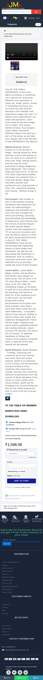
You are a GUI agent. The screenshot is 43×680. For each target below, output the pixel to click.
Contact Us (6, 604)
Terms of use (7, 583)
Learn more (32, 457)
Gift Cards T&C (7, 568)
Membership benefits (10, 586)
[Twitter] (14, 672)
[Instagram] (20, 672)
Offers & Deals (7, 571)
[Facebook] (8, 672)
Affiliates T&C (7, 580)
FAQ (3, 610)
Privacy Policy (7, 589)
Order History (7, 629)
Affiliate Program (8, 577)
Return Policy (7, 592)
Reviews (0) (21, 82)
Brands (4, 565)
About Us (5, 574)
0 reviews (17, 487)
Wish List (5, 632)
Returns (5, 607)
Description (21, 77)
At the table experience (11, 562)
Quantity (9, 462)
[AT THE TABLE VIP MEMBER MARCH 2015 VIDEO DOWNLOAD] (15, 66)
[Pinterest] (25, 672)
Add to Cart (21, 481)
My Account (6, 626)
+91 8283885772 (9, 647)
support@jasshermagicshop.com (16, 650)
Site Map (5, 613)
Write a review (25, 487)
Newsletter (6, 635)
